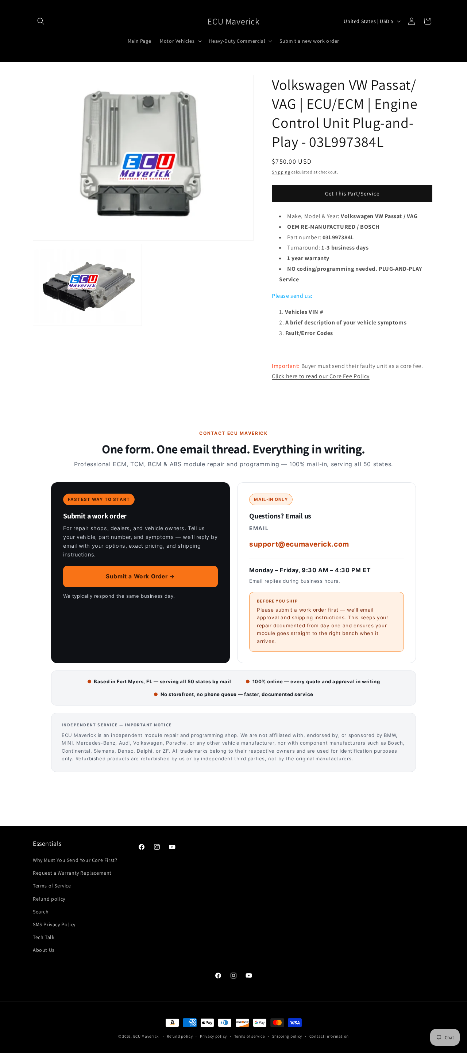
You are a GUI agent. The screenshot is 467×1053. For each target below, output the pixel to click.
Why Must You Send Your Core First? (75, 860)
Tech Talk (43, 937)
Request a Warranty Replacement (72, 873)
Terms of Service (52, 885)
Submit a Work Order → (140, 576)
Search (41, 911)
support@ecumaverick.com (299, 544)
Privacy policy (213, 1035)
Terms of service (249, 1035)
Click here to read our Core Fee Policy (321, 376)
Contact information (329, 1035)
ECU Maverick (146, 1036)
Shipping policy (287, 1035)
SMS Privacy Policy (54, 924)
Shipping (281, 172)
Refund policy (49, 899)
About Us (44, 950)
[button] (41, 21)
